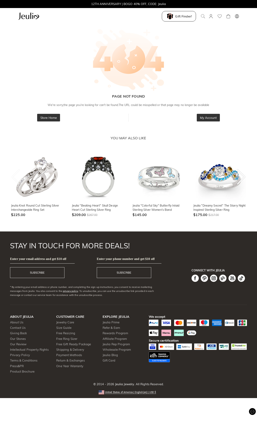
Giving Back (18, 333)
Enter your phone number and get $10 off (126, 259)
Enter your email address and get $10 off (38, 259)
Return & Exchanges (70, 360)
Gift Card (109, 360)
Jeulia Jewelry (124, 384)
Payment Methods (69, 355)
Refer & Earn (111, 328)
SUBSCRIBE (37, 272)
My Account (208, 118)
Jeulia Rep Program (116, 344)
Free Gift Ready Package (73, 344)
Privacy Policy (20, 355)
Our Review (18, 344)
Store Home (48, 118)
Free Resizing (65, 333)
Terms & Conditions (23, 360)
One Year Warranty (69, 366)
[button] (128, 392)
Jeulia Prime (111, 322)
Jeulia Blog (110, 355)
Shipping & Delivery (70, 349)
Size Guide (63, 328)
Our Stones (18, 339)
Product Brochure (22, 371)
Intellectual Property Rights (29, 349)
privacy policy (70, 290)
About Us (16, 322)
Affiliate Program (115, 339)
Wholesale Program (117, 349)
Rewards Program (115, 333)
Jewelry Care (65, 322)
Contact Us (17, 328)
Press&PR (17, 366)
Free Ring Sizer (66, 339)
